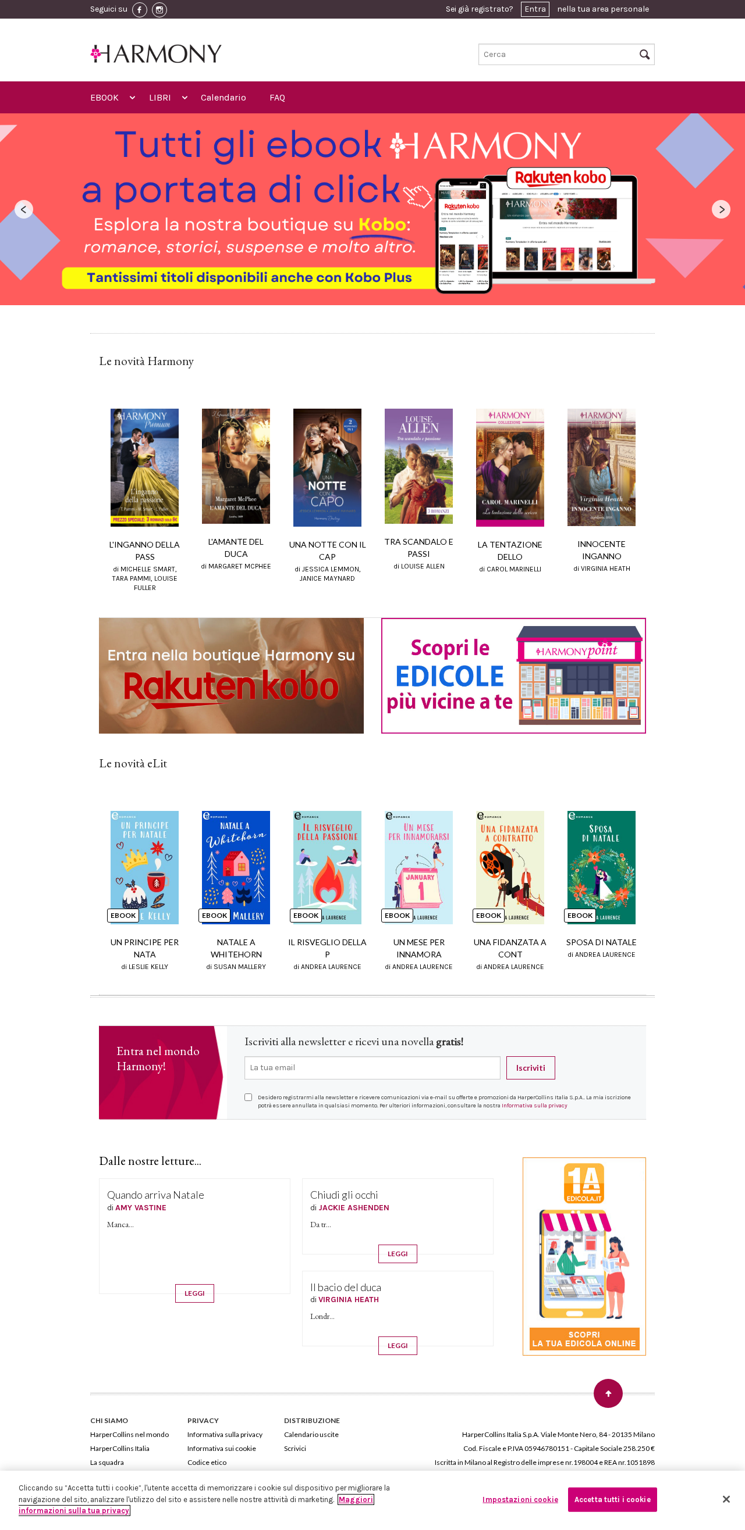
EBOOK (104, 97)
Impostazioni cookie (520, 1499)
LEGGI (195, 1293)
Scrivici (295, 1448)
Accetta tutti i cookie (612, 1499)
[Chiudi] (726, 1499)
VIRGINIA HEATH (348, 1299)
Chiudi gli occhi (344, 1194)
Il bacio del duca (345, 1287)
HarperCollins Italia (120, 1448)
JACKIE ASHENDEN (353, 1208)
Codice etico (206, 1462)
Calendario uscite (311, 1434)
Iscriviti (530, 1068)
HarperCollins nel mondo (129, 1434)
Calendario (223, 97)
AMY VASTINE (140, 1208)
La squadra (107, 1462)
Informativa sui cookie (221, 1448)
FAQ (277, 97)
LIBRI (160, 97)
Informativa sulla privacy (534, 1105)
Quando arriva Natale (155, 1194)
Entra (535, 9)
